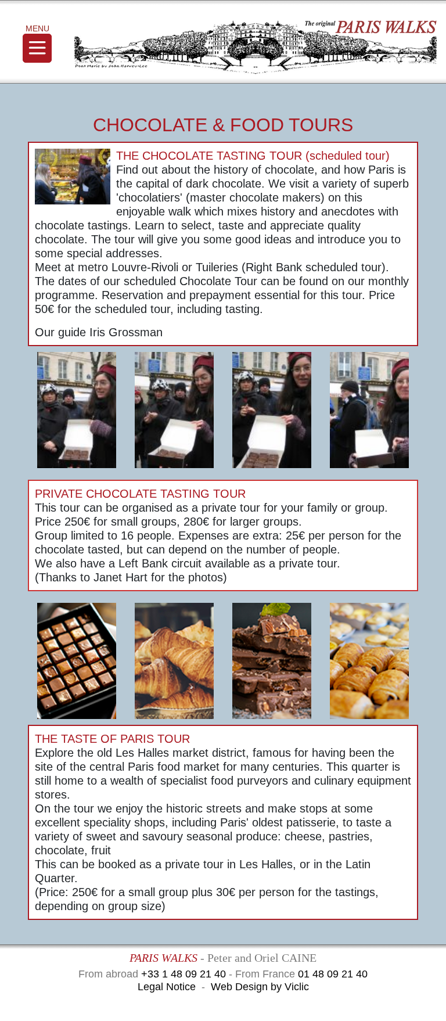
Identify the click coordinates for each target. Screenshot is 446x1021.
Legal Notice (167, 987)
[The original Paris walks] (255, 47)
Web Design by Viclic (260, 987)
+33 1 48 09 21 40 (183, 974)
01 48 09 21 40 (333, 974)
